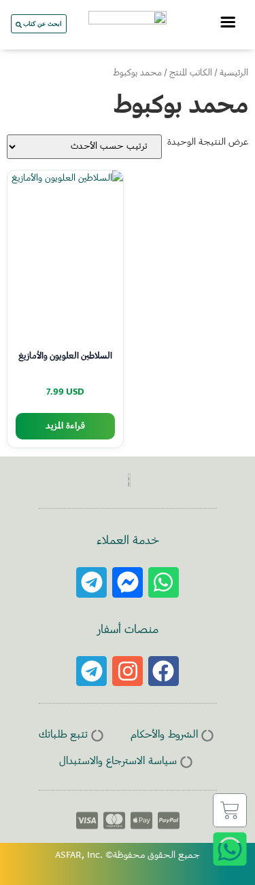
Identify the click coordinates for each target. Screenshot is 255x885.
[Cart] (230, 810)
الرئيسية (234, 73)
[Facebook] (163, 671)
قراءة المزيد (65, 426)
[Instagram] (127, 671)
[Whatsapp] (163, 582)
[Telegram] (91, 582)
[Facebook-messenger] (127, 582)
